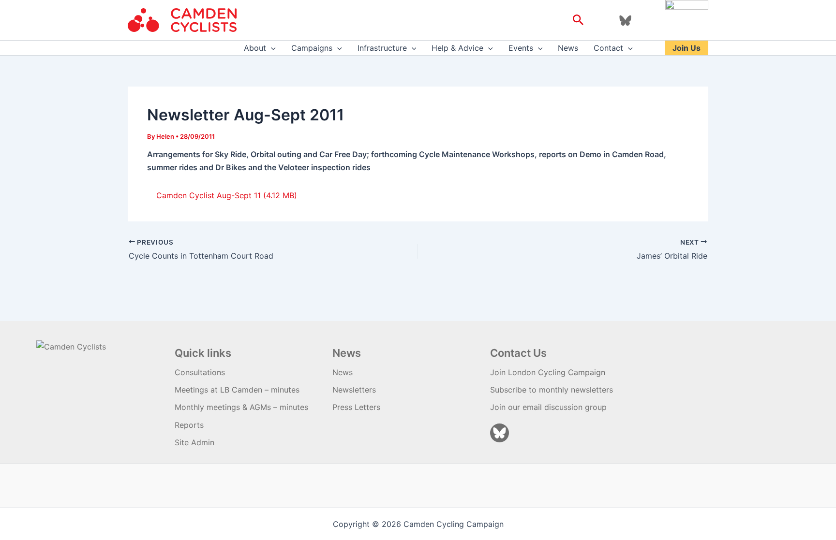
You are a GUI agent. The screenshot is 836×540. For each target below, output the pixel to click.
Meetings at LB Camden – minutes (237, 389)
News (568, 48)
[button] (578, 20)
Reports (189, 425)
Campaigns (311, 48)
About (255, 48)
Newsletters (354, 389)
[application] (271, 48)
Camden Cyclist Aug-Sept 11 (208, 195)
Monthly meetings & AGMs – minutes (241, 407)
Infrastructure (382, 48)
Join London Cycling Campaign (547, 372)
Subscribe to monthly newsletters (551, 389)
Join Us (686, 48)
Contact (608, 48)
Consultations (200, 372)
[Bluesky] (625, 21)
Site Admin (194, 442)
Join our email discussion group (548, 407)
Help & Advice (457, 48)
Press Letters (356, 407)
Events (520, 48)
